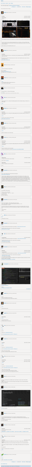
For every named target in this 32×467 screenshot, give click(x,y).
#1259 (14, 436)
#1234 (15, 77)
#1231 (15, 12)
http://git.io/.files (4, 431)
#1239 (15, 137)
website (2, 118)
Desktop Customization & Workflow (14, 5)
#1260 (15, 454)
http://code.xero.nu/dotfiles (18, 431)
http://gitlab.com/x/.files (25, 431)
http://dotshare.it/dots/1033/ (9, 332)
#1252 (14, 325)
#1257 (14, 413)
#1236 (14, 97)
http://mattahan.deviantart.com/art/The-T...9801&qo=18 (10, 367)
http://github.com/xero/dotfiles (10, 431)
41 (17, 6)
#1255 (14, 376)
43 (20, 6)
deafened (7, 160)
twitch (9, 118)
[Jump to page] (28, 6)
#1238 (15, 123)
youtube (7, 118)
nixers (2, 0)
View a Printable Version (4, 463)
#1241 (16, 170)
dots (2, 408)
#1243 (16, 199)
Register (12, 3)
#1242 (14, 186)
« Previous (13, 6)
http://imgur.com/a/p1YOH (5, 285)
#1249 (15, 293)
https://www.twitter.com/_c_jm (7, 71)
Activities (7, 3)
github (4, 118)
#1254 (14, 356)
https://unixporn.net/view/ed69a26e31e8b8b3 (18, 149)
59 (22, 6)
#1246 (14, 233)
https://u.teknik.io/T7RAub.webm (6, 174)
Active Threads (3, 3)
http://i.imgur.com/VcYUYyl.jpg (6, 255)
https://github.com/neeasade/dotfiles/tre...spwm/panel (8, 259)
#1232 (15, 50)
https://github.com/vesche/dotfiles (8, 459)
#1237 (15, 108)
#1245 (16, 223)
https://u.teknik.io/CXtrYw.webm (21, 226)
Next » (24, 6)
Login (9, 3)
